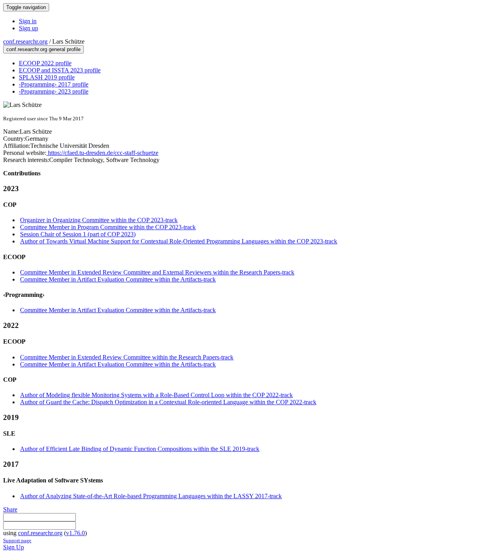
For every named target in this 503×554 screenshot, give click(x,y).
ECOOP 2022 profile (45, 63)
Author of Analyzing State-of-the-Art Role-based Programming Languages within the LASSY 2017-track (151, 496)
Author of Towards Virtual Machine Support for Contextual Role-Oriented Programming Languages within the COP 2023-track (178, 241)
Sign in (28, 21)
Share (10, 509)
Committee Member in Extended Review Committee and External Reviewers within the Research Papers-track (157, 272)
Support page (17, 540)
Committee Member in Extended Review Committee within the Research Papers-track (126, 357)
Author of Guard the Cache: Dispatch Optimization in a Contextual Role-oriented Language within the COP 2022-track (168, 402)
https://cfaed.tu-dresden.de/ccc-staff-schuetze (102, 152)
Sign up (28, 28)
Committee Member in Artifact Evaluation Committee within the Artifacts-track (118, 279)
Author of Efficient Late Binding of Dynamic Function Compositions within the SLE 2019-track (139, 448)
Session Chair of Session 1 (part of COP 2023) (78, 234)
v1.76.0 (75, 533)
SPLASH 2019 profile (47, 77)
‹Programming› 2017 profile (53, 84)
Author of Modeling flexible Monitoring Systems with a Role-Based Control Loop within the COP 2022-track (156, 395)
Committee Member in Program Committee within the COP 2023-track (108, 227)
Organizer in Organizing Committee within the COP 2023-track (99, 220)
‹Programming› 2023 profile (53, 91)
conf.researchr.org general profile (43, 49)
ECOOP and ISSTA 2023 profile (60, 70)
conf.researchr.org (25, 41)
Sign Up (13, 547)
